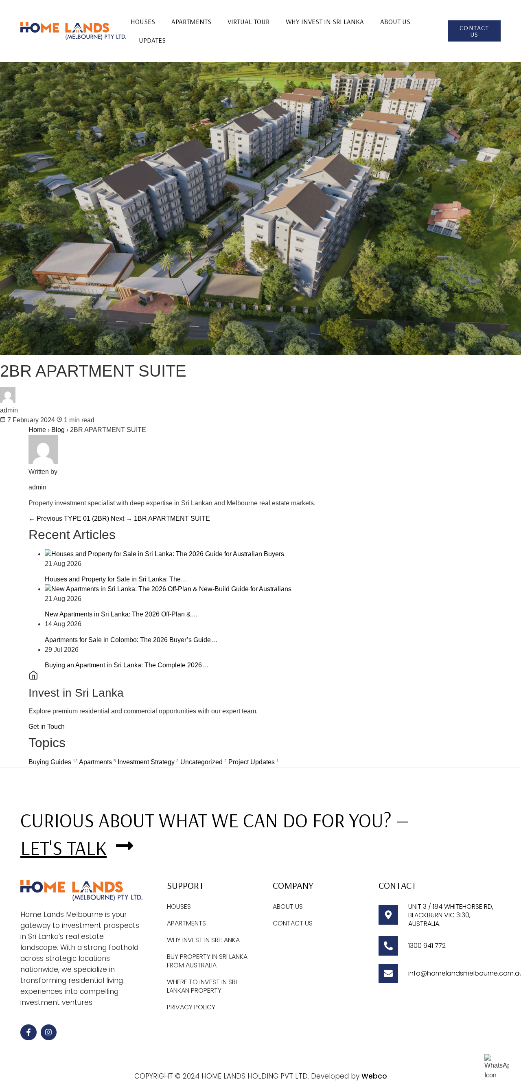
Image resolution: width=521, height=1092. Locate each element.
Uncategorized (203, 762)
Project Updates (253, 762)
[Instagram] (49, 1032)
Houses (143, 21)
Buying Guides (53, 762)
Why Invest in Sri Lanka (325, 21)
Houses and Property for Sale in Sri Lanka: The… (116, 579)
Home (37, 429)
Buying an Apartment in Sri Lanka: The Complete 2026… (126, 665)
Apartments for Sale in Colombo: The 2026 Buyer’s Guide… (131, 639)
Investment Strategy (148, 762)
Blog (58, 429)
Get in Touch (46, 726)
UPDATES (152, 40)
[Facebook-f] (28, 1032)
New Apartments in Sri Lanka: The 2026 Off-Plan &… (121, 614)
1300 (415, 945)
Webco (374, 1076)
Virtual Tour (248, 21)
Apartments (191, 21)
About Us (395, 21)
